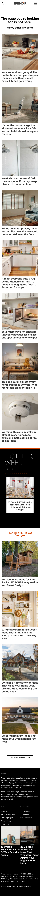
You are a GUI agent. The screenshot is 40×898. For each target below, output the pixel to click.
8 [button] (20, 474)
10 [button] (24, 474)
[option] (20, 495)
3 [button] (10, 474)
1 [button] (6, 474)
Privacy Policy (6, 821)
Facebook (26, 811)
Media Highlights (7, 818)
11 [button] (26, 474)
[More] (36, 5)
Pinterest (26, 814)
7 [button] (18, 474)
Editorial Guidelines (8, 814)
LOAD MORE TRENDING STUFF (20, 757)
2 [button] (8, 474)
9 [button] (22, 474)
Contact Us (5, 824)
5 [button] (14, 474)
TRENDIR (20, 3)
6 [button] (16, 474)
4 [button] (12, 474)
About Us (4, 811)
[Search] (3, 3)
